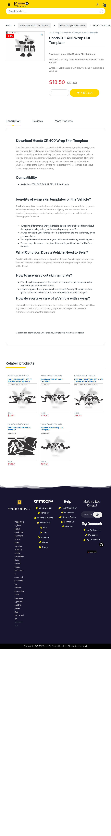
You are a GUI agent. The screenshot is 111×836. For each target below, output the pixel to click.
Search (101, 11)
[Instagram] (101, 544)
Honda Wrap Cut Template (72, 25)
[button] (42, 34)
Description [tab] (13, 121)
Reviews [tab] (37, 121)
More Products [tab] (63, 121)
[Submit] (97, 515)
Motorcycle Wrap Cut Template (34, 25)
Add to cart (86, 93)
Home (8, 25)
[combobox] (51, 11)
